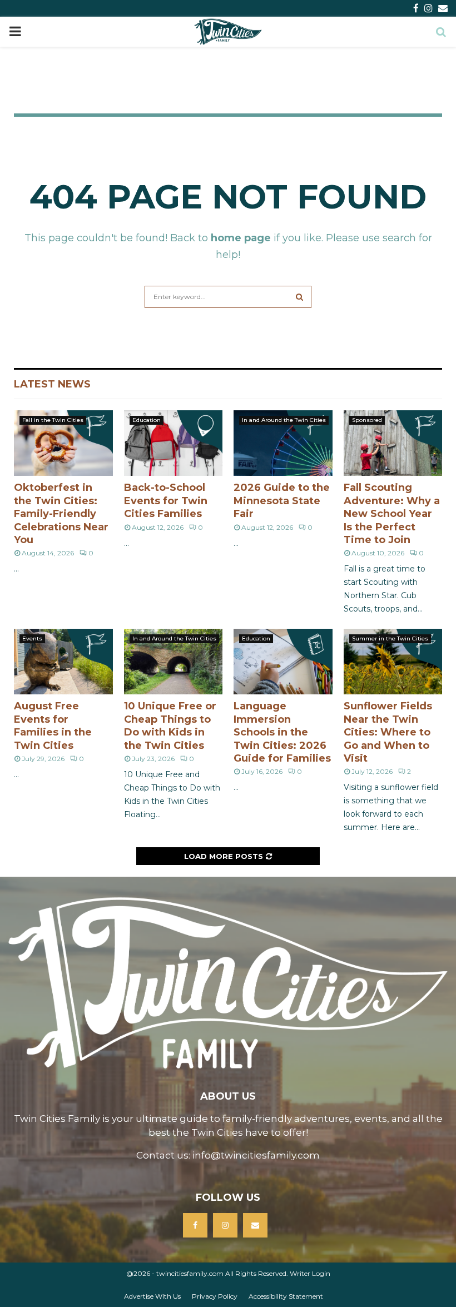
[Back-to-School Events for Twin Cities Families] (173, 443)
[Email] (255, 1225)
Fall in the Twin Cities (52, 420)
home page (241, 238)
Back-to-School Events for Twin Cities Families (165, 500)
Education (146, 420)
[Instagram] (225, 1225)
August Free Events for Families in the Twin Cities (53, 725)
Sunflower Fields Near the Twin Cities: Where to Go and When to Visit (388, 732)
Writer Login (310, 1273)
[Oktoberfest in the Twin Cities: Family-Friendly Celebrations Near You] (63, 443)
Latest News (52, 384)
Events (32, 638)
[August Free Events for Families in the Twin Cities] (63, 661)
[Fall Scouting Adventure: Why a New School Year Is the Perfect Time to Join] (393, 443)
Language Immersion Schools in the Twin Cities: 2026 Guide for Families (282, 732)
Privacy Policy (214, 1296)
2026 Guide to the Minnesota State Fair (282, 500)
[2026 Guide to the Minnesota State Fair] (283, 443)
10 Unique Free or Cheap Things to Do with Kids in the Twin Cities (170, 725)
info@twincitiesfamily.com (256, 1155)
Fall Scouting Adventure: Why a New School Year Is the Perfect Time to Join (392, 513)
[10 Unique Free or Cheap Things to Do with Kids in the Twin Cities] (173, 661)
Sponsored (367, 420)
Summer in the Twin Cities (390, 638)
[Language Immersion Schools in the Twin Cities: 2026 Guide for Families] (283, 661)
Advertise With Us (152, 1296)
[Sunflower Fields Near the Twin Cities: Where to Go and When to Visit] (393, 661)
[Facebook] (195, 1225)
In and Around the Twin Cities (284, 420)
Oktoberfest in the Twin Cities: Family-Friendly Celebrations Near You (61, 513)
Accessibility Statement (286, 1296)
